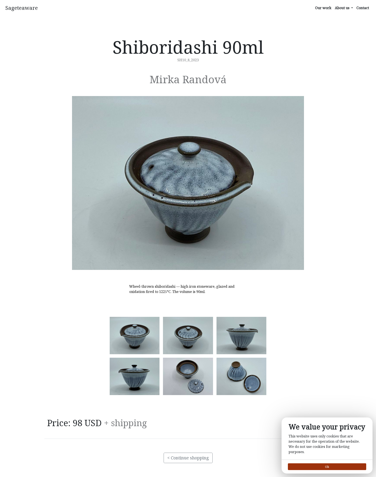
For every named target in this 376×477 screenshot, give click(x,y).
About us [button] (342, 7)
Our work (323, 7)
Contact (362, 7)
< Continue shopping (188, 458)
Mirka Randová (188, 79)
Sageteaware (21, 7)
